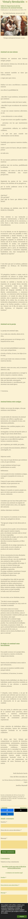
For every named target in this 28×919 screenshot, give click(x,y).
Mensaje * (4, 838)
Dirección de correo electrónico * (11, 830)
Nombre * (4, 822)
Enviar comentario (8, 852)
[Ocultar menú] (26, 2)
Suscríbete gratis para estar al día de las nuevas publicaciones (14, 867)
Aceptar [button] (22, 916)
